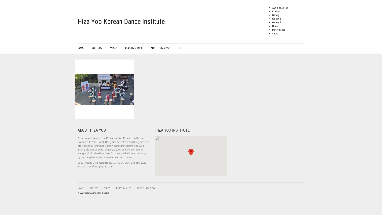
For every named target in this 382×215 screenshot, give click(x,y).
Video (275, 33)
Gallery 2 (276, 22)
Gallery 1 (276, 18)
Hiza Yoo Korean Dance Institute (121, 22)
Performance (278, 29)
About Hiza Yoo (280, 7)
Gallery (275, 15)
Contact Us (278, 11)
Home (275, 26)
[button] (191, 152)
